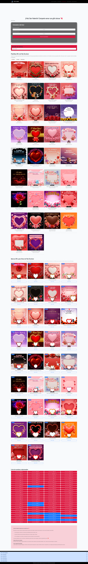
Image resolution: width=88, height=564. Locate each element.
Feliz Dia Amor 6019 (52, 505)
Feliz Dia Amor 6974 (52, 482)
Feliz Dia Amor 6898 (19, 484)
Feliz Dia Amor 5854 (19, 513)
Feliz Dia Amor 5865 (69, 511)
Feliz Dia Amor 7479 (36, 475)
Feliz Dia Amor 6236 (69, 498)
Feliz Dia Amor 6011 (19, 507)
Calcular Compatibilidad (44, 36)
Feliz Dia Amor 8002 (36, 473)
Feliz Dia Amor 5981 (52, 507)
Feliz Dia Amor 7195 (19, 480)
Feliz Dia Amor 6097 (69, 503)
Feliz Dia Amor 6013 (69, 505)
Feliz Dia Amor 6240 (52, 498)
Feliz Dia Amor (64, 1)
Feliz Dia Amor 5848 (52, 513)
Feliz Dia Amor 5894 (69, 509)
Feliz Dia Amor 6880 (52, 484)
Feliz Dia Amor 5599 (69, 517)
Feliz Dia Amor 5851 (36, 513)
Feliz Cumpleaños (54, 1)
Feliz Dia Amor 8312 (52, 471)
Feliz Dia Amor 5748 (52, 515)
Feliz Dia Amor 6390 (19, 496)
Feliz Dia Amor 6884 (35, 484)
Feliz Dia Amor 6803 (36, 486)
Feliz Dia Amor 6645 (52, 490)
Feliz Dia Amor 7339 (19, 478)
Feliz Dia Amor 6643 (68, 490)
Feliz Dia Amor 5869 (36, 511)
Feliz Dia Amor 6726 (19, 488)
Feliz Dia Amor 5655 (35, 517)
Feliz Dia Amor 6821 (19, 486)
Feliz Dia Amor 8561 (35, 471)
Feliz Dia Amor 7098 (69, 480)
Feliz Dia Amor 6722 (36, 488)
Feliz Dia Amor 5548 (36, 519)
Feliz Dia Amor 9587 (19, 471)
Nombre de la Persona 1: (16, 27)
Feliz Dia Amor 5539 (69, 519)
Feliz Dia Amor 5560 (19, 519)
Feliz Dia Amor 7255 (52, 478)
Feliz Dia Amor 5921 (19, 509)
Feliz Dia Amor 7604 (69, 473)
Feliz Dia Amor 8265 (69, 471)
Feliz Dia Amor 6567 (19, 492)
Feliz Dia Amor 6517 (69, 492)
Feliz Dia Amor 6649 (35, 490)
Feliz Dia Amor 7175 (52, 480)
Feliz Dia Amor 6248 (19, 498)
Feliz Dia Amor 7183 (36, 480)
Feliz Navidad (59, 1)
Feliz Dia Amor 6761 (52, 486)
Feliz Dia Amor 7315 (35, 478)
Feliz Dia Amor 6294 (69, 496)
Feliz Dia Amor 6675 (19, 490)
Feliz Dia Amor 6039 (36, 505)
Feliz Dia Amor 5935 (68, 507)
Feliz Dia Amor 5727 (69, 515)
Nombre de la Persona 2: (16, 31)
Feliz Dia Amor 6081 (19, 505)
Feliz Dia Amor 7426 (69, 475)
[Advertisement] (44, 10)
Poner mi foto (19, 281)
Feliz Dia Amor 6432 (35, 494)
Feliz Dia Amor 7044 (19, 482)
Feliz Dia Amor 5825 (69, 513)
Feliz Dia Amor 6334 (52, 496)
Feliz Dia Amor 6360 (36, 496)
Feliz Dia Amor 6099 (52, 503)
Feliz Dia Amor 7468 (52, 475)
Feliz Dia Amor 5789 (36, 515)
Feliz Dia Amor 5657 (19, 517)
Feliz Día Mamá (69, 1)
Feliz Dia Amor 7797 (52, 473)
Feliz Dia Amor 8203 (19, 473)
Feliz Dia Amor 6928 (69, 482)
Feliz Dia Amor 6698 (52, 488)
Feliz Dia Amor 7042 (36, 482)
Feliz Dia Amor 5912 (36, 509)
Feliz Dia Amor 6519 (36, 492)
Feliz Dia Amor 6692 (69, 488)
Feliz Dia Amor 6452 (19, 494)
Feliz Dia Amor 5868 (52, 511)
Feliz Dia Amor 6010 (35, 507)
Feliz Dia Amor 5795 (19, 515)
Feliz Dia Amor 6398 (69, 494)
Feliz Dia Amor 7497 (19, 475)
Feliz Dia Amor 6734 (69, 486)
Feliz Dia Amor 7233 (68, 478)
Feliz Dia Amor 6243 (36, 498)
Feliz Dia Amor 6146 (19, 503)
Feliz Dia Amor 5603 (52, 517)
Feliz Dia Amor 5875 (19, 511)
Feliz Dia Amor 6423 (52, 494)
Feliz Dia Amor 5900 (52, 509)
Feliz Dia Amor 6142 (35, 503)
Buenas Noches (74, 1)
